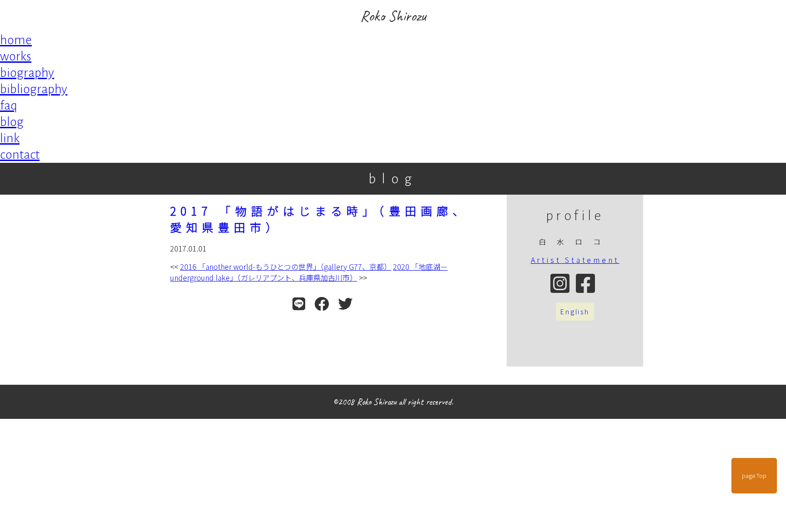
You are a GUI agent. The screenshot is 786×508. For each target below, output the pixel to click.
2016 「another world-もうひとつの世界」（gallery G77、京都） (285, 266)
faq (8, 105)
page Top (754, 476)
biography (27, 73)
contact (20, 154)
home (16, 40)
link (10, 138)
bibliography (33, 89)
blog (12, 122)
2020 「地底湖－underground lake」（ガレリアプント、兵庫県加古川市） (309, 272)
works (15, 56)
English (575, 311)
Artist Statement (575, 259)
